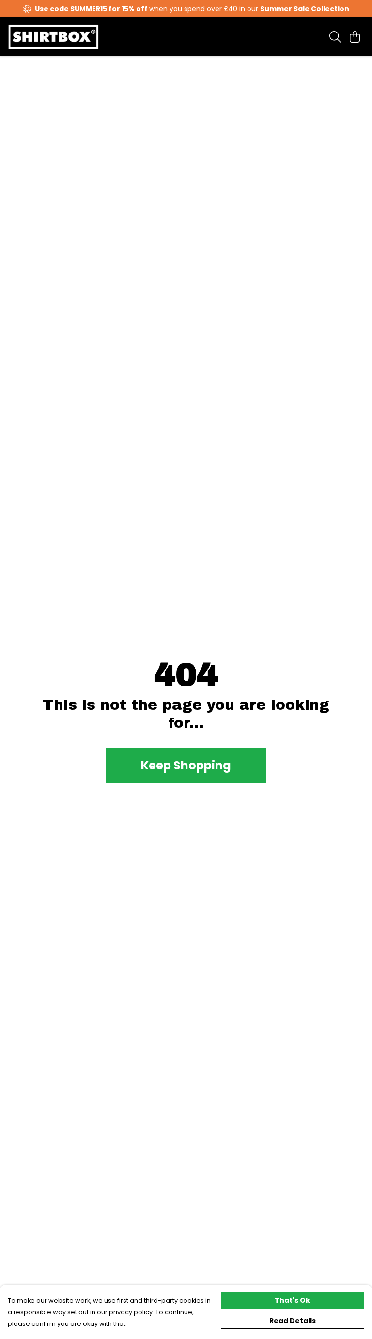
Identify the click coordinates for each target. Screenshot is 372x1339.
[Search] (335, 37)
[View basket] (354, 37)
